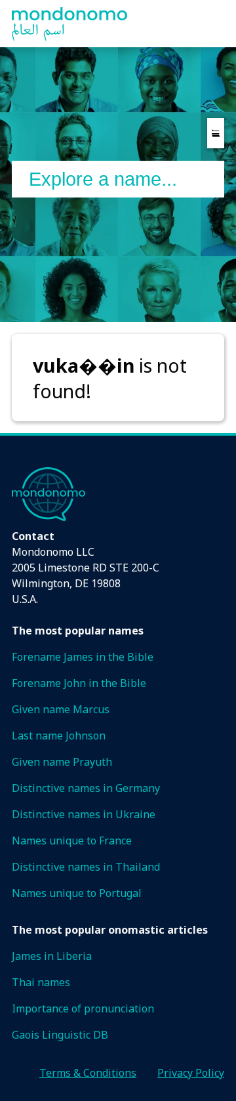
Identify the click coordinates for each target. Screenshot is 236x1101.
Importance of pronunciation (83, 1008)
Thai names (41, 982)
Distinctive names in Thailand (86, 867)
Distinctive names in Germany (86, 788)
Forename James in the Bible (82, 657)
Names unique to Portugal (77, 893)
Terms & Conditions (87, 1073)
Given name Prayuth (62, 762)
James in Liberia (52, 956)
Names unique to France (72, 840)
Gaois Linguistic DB (60, 1035)
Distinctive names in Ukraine (83, 814)
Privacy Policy (190, 1073)
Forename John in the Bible (79, 683)
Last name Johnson (59, 735)
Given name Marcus (60, 709)
